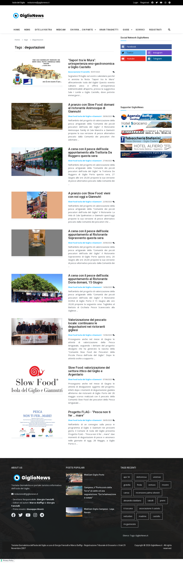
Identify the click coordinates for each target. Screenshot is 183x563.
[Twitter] (20, 515)
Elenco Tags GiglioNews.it (135, 535)
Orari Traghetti (108, 30)
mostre (165, 484)
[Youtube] (28, 515)
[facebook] (152, 2)
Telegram (157, 58)
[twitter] (157, 2)
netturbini (128, 516)
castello (156, 516)
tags (26, 40)
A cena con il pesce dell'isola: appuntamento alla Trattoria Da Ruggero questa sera (90, 152)
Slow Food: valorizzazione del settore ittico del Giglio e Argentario (89, 371)
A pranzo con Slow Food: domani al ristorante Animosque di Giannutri (91, 108)
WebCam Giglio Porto (94, 475)
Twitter (130, 52)
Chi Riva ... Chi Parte (81, 30)
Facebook (131, 46)
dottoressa (141, 477)
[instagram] (165, 2)
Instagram (157, 52)
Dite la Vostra (43, 30)
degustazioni (37, 40)
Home (17, 30)
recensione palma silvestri (148, 492)
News (27, 30)
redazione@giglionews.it (38, 2)
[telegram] (169, 2)
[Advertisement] (119, 15)
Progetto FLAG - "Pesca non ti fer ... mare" (89, 413)
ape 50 (127, 477)
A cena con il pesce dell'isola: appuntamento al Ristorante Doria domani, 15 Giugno (88, 279)
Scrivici (140, 30)
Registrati (144, 2)
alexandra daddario (132, 500)
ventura (151, 484)
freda (139, 484)
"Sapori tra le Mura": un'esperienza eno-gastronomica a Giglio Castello (91, 63)
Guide (126, 30)
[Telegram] (42, 515)
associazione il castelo (149, 508)
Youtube (131, 58)
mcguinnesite (130, 524)
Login (135, 2)
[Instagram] (35, 515)
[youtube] (161, 2)
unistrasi (157, 477)
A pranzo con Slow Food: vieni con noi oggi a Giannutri (89, 194)
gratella (127, 484)
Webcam (60, 30)
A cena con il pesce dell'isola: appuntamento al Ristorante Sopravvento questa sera (88, 234)
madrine (142, 516)
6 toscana (128, 508)
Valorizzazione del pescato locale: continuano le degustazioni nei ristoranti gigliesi (87, 325)
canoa (126, 492)
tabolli (150, 500)
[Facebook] (13, 515)
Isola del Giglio (18, 2)
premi (162, 500)
